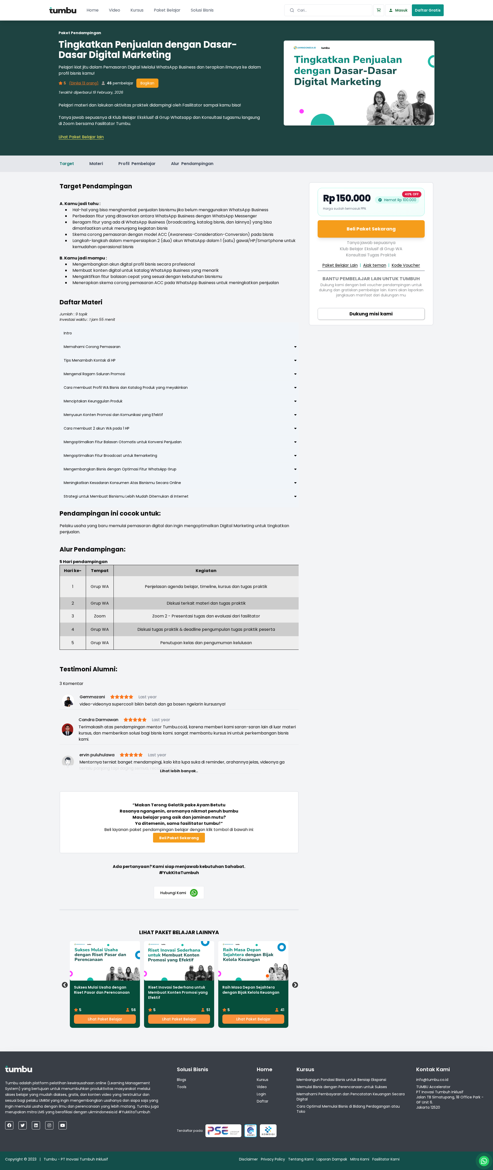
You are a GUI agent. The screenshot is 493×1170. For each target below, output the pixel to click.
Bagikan (147, 83)
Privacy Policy (273, 1159)
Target (67, 164)
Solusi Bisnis (202, 10)
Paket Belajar (167, 10)
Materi (96, 164)
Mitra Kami (359, 1159)
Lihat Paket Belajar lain (81, 137)
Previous (64, 984)
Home (93, 10)
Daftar (262, 1101)
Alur (192, 164)
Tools (181, 1086)
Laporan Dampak (332, 1159)
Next (294, 984)
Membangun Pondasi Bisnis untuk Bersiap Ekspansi (341, 1079)
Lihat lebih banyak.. (179, 770)
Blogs (181, 1079)
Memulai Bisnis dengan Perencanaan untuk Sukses (342, 1086)
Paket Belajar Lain (340, 265)
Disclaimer (248, 1159)
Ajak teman (374, 265)
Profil (137, 164)
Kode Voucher (406, 265)
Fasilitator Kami (386, 1159)
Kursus (137, 10)
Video (114, 10)
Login (261, 1094)
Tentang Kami (301, 1159)
